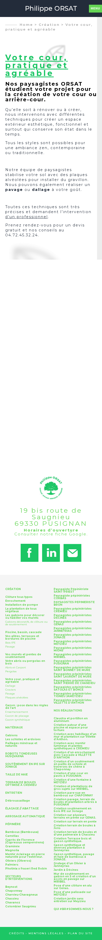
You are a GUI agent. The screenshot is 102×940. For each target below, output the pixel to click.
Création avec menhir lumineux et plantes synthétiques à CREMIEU (71, 746)
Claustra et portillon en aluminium (71, 719)
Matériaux (14, 727)
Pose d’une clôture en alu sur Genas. (73, 887)
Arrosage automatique (25, 816)
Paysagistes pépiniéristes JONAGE (73, 636)
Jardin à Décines (66, 870)
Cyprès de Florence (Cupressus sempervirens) (24, 841)
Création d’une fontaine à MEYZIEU (72, 781)
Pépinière (13, 824)
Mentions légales (46, 933)
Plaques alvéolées (16, 697)
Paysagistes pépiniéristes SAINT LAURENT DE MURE (73, 675)
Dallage (10, 685)
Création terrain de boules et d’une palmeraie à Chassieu (75, 833)
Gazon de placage (17, 715)
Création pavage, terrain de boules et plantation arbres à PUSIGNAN (75, 802)
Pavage (10, 646)
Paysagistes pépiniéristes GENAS (73, 623)
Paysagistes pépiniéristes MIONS (73, 649)
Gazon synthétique (17, 719)
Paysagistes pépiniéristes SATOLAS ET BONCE (73, 688)
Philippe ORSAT (51, 8)
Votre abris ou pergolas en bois (25, 662)
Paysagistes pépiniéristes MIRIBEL (73, 655)
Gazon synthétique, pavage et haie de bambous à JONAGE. (74, 857)
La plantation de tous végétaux (21, 610)
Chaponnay (13, 891)
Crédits (16, 933)
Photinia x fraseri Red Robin (26, 868)
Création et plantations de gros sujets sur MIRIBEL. (73, 787)
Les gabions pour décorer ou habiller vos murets (24, 616)
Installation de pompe (21, 605)
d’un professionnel (26, 216)
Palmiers (11, 864)
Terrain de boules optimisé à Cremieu (21, 783)
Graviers (10, 689)
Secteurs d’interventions (18, 877)
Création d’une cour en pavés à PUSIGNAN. (71, 774)
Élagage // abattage (22, 808)
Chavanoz (12, 902)
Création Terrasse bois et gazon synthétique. (72, 840)
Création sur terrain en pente (75, 821)
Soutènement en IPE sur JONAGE (25, 765)
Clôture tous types (18, 597)
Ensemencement (16, 712)
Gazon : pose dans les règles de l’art (26, 706)
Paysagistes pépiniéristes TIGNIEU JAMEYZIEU (73, 695)
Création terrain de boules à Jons (74, 827)
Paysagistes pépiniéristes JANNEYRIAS (73, 629)
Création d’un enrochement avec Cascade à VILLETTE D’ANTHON (74, 755)
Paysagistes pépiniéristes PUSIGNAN (73, 662)
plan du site (80, 933)
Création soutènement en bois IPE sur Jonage (72, 810)
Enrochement (15, 601)
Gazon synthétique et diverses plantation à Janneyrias (69, 848)
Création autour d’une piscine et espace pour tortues (71, 728)
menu (95, 8)
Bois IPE (10, 642)
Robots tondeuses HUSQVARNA (21, 755)
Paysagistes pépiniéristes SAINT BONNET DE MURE (73, 669)
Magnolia (12, 850)
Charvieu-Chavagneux (21, 895)
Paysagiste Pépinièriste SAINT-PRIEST (71, 590)
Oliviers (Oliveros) (18, 861)
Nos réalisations (68, 710)
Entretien (13, 793)
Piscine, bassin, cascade (23, 632)
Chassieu (12, 898)
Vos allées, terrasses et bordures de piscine (22, 637)
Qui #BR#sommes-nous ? (73, 909)
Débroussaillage (17, 800)
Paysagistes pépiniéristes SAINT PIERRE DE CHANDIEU (74, 682)
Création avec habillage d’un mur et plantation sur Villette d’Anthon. (75, 737)
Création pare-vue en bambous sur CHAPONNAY (73, 794)
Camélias (12, 836)
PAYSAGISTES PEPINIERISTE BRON (74, 603)
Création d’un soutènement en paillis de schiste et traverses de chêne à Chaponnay (74, 765)
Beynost (11, 887)
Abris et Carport (15, 667)
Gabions (11, 735)
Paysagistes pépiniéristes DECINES (73, 616)
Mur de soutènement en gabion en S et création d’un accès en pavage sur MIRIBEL (75, 878)
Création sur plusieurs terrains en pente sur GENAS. (75, 816)
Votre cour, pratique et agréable (22, 680)
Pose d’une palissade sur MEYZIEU (72, 893)
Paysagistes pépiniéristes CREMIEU (73, 610)
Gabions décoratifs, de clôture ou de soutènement (26, 623)
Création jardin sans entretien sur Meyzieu (70, 900)
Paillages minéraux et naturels (21, 744)
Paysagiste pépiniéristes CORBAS (72, 597)
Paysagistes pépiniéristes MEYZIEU (73, 642)
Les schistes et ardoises (23, 739)
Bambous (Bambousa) (21, 832)
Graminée (12, 846)
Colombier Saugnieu (20, 906)
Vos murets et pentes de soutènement (23, 655)
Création (49, 24)
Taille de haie (16, 774)
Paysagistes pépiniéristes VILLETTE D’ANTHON (73, 701)
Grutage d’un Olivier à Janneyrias (70, 864)
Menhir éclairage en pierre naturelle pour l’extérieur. (25, 855)
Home (26, 24)
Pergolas (10, 671)
